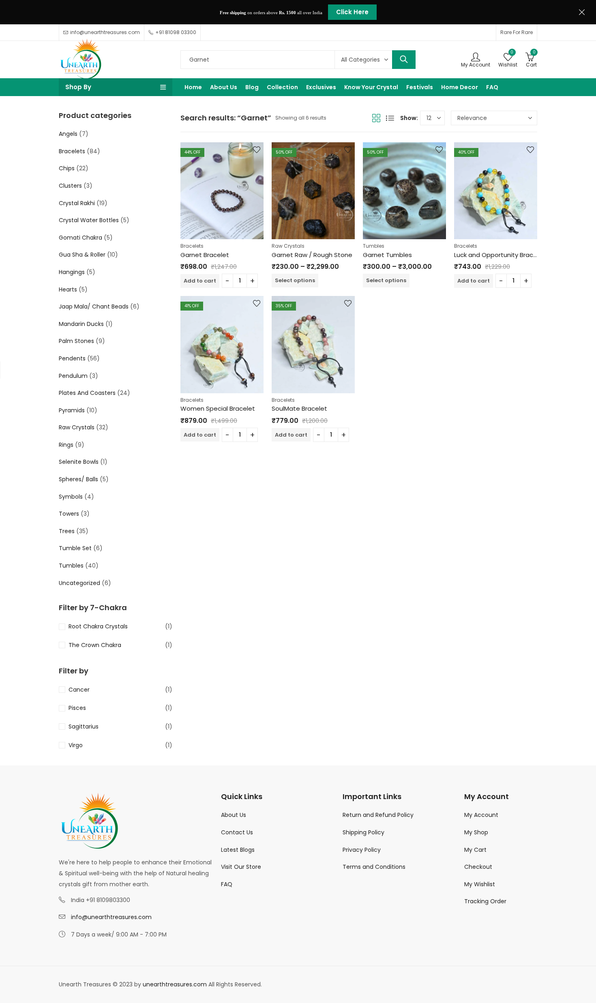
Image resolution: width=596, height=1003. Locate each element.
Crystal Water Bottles (89, 220)
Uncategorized (79, 583)
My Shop (476, 832)
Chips (67, 168)
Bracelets (192, 245)
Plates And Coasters (87, 393)
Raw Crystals (288, 245)
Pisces (77, 708)
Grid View (376, 118)
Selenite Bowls (79, 462)
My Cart (475, 850)
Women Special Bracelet (217, 408)
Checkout (478, 867)
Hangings (72, 272)
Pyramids (72, 410)
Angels (68, 134)
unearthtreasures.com (175, 984)
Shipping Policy (363, 832)
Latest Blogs (238, 850)
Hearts (68, 289)
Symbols (71, 497)
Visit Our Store (241, 867)
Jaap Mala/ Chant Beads (94, 306)
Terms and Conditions (374, 867)
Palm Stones (76, 341)
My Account (481, 815)
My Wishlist (479, 884)
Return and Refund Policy (378, 815)
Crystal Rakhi (77, 203)
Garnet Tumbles (387, 255)
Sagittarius (84, 726)
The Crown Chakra (95, 645)
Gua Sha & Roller (82, 255)
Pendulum (73, 376)
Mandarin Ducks (81, 324)
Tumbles (373, 245)
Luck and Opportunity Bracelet (499, 255)
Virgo (76, 745)
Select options (295, 280)
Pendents (72, 358)
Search (404, 59)
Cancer (79, 690)
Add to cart (200, 281)
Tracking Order (485, 901)
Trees (67, 531)
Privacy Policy (362, 850)
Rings (66, 445)
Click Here (352, 12)
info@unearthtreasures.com (111, 917)
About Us (233, 815)
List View (390, 118)
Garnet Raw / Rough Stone (312, 255)
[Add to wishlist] (257, 149)
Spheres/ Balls (78, 479)
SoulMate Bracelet (299, 408)
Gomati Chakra (80, 238)
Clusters (70, 186)
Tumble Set (75, 548)
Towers (69, 514)
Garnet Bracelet (204, 255)
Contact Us (237, 832)
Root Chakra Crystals (98, 626)
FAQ (226, 884)
